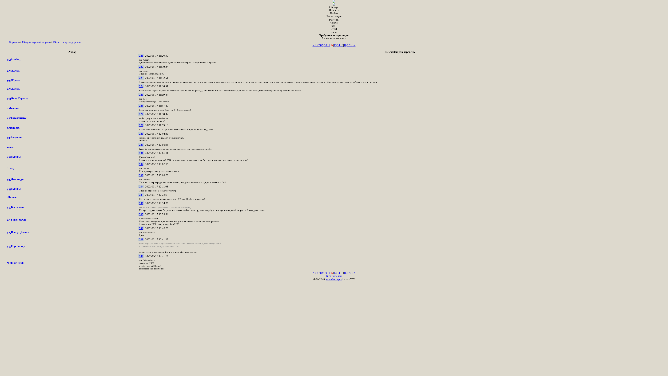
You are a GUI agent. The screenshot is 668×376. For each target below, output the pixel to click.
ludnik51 (16, 156)
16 (345, 45)
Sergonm (16, 137)
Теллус (11, 168)
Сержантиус (18, 117)
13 (335, 45)
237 (141, 214)
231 (141, 153)
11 (328, 45)
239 (141, 239)
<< (314, 45)
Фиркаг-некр (15, 262)
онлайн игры (334, 279)
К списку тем (334, 276)
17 (348, 45)
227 (141, 114)
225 (141, 94)
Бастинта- (17, 207)
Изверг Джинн (20, 232)
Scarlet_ (16, 59)
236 (141, 203)
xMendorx (13, 108)
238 (141, 228)
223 (141, 77)
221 (141, 55)
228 (141, 125)
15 (341, 45)
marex (11, 147)
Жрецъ (15, 70)
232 (141, 164)
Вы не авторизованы (334, 37)
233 (141, 175)
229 (141, 133)
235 (141, 194)
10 (325, 45)
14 (338, 45)
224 (141, 86)
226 (141, 105)
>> (354, 45)
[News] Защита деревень (67, 42)
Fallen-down (18, 219)
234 (141, 186)
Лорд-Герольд (19, 98)
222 (141, 66)
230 (141, 144)
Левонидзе (17, 179)
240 (141, 256)
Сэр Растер (18, 246)
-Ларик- (12, 197)
